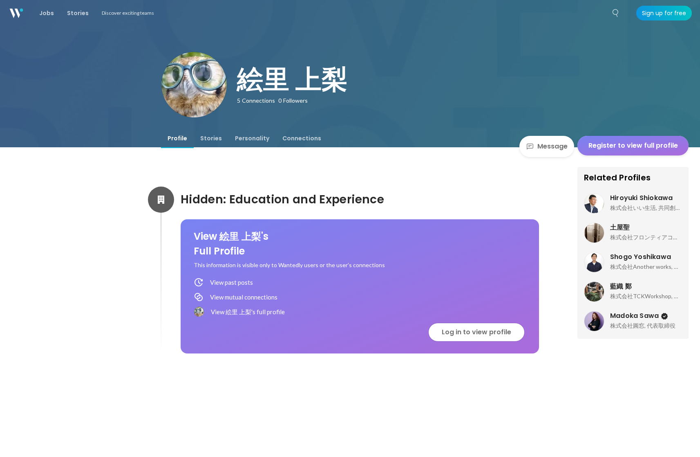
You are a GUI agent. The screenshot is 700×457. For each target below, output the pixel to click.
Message (552, 146)
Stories (211, 138)
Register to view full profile (633, 145)
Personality (252, 138)
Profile (177, 138)
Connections (301, 138)
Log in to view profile (476, 332)
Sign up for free (664, 13)
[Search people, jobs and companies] (616, 13)
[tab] (177, 138)
